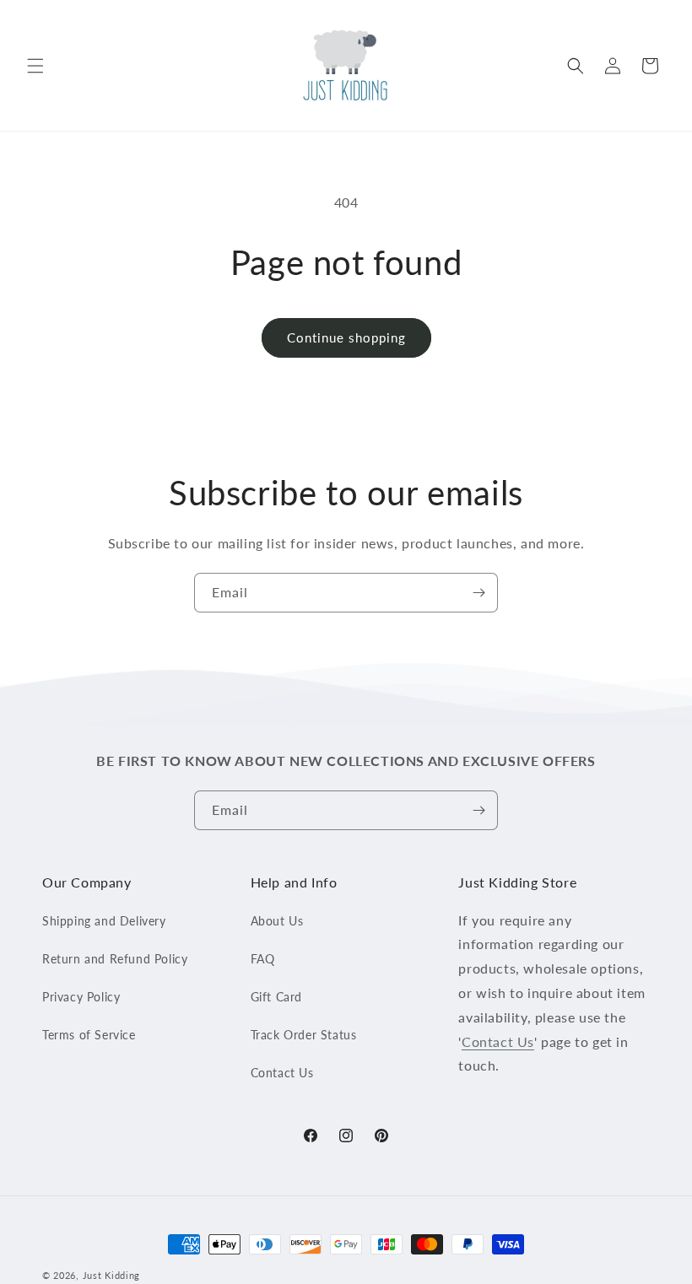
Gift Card (276, 997)
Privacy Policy (81, 997)
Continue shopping (346, 337)
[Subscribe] (478, 592)
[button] (35, 65)
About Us (277, 921)
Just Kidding (111, 1275)
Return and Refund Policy (114, 959)
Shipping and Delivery (104, 921)
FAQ (263, 959)
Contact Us (282, 1073)
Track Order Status (304, 1035)
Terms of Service (89, 1035)
